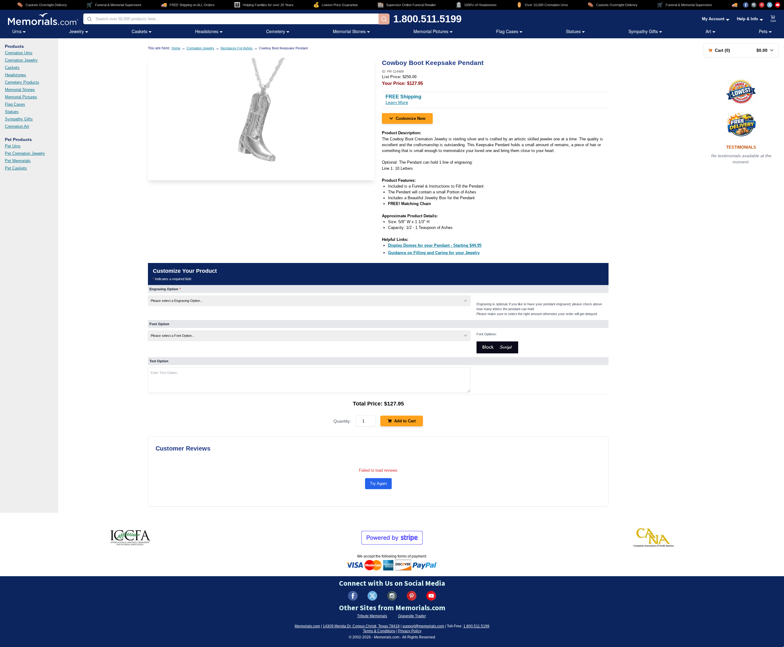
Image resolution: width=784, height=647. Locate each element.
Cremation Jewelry (21, 60)
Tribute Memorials (372, 616)
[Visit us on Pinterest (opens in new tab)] (761, 5)
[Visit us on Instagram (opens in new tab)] (753, 5)
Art (708, 31)
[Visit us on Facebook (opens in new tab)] (745, 5)
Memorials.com (307, 626)
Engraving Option (165, 289)
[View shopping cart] (773, 19)
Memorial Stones (349, 31)
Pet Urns (13, 146)
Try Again (378, 483)
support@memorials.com (423, 626)
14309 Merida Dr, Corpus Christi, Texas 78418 (361, 626)
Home (176, 48)
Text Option (158, 361)
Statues (573, 31)
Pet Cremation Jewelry (25, 153)
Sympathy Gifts (643, 31)
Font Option (159, 324)
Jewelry (76, 31)
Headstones (206, 31)
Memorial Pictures (430, 31)
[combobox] (231, 18)
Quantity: (342, 421)
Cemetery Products (22, 82)
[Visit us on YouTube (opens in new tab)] (777, 5)
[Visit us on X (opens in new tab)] (769, 5)
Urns (16, 31)
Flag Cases (507, 31)
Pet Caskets (16, 168)
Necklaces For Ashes (237, 48)
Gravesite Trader (412, 616)
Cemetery (275, 31)
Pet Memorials (18, 160)
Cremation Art (17, 126)
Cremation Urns (18, 53)
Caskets (139, 31)
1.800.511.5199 (427, 19)
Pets (763, 31)
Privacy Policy (409, 631)
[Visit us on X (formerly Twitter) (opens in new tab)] (372, 596)
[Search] (384, 19)
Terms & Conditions (379, 631)
